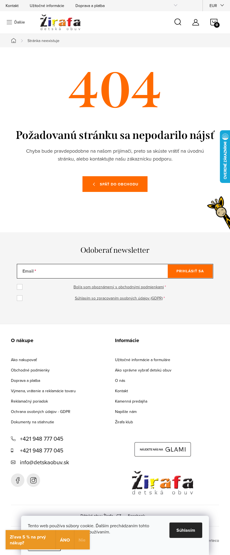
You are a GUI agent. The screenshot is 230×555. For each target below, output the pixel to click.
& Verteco (210, 540)
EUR (213, 5)
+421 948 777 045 (41, 439)
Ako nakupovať (24, 359)
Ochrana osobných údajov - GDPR (40, 411)
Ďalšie (19, 22)
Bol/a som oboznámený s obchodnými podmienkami (118, 287)
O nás (120, 380)
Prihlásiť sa (190, 271)
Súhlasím (185, 530)
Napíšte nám (126, 411)
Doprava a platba (90, 5)
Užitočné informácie (47, 5)
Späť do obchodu (119, 184)
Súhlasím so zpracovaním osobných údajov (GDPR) (119, 298)
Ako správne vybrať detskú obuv (143, 370)
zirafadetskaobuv (33, 480)
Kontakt (12, 5)
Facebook (17, 480)
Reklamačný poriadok (29, 401)
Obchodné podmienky (30, 370)
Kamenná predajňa (131, 401)
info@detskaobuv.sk (44, 462)
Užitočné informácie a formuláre (142, 359)
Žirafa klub (124, 421)
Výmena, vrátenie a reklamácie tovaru (43, 390)
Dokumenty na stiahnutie (32, 421)
